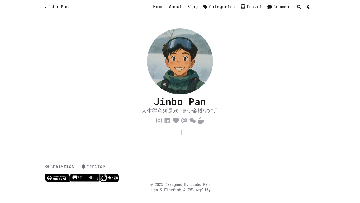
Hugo (154, 189)
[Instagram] (159, 120)
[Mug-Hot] (201, 120)
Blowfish (173, 189)
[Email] (184, 120)
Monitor (96, 166)
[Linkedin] (167, 120)
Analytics (62, 166)
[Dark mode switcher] (309, 7)
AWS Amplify (199, 189)
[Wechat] (192, 120)
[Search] (299, 7)
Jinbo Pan (57, 7)
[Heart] (176, 120)
